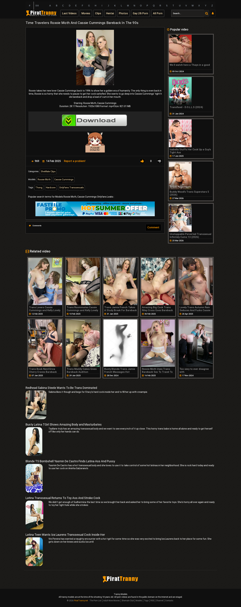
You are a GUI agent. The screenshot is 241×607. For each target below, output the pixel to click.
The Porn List (95, 600)
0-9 (37, 5)
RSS (152, 600)
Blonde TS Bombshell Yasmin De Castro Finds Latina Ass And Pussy (70, 461)
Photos (123, 13)
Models (139, 600)
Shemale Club (128, 600)
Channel (159, 600)
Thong (38, 187)
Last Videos (69, 13)
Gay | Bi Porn (140, 13)
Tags (146, 600)
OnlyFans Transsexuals (71, 187)
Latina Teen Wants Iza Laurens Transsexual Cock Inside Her (65, 534)
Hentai (110, 13)
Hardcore (51, 187)
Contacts (169, 600)
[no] (159, 161)
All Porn (157, 13)
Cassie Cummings (63, 179)
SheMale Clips (48, 171)
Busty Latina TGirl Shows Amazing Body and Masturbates (64, 424)
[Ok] (142, 161)
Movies (85, 13)
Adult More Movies (111, 600)
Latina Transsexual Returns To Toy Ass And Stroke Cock (63, 498)
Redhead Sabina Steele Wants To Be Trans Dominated (61, 387)
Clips (98, 13)
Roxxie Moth (44, 179)
